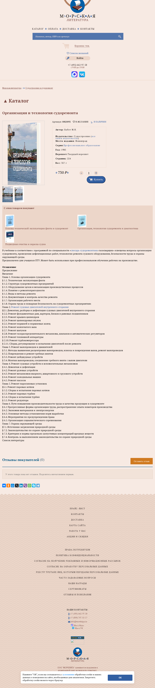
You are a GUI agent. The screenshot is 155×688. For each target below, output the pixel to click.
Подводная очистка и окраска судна (25, 244)
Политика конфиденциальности (77, 555)
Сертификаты (77, 589)
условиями (69, 674)
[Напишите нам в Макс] (74, 74)
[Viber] (25, 485)
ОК (120, 677)
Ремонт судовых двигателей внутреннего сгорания (40, 306)
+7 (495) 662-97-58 (77, 64)
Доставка (69, 28)
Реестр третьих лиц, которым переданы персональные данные (77, 572)
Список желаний (78, 53)
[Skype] (34, 485)
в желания (81, 122)
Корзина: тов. (82, 45)
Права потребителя (77, 549)
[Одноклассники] (8, 485)
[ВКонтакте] (4, 485)
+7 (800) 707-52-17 (79, 617)
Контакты (87, 28)
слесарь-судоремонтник (84, 250)
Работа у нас (77, 531)
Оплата (53, 28)
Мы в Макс (79, 625)
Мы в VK (79, 628)
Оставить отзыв (141, 461)
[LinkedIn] (21, 485)
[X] (17, 485)
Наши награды (77, 583)
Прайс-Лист (77, 508)
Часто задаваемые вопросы (77, 577)
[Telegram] (38, 485)
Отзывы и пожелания (77, 594)
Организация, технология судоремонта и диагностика (108, 228)
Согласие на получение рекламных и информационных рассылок (77, 561)
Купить (98, 179)
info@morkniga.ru (79, 621)
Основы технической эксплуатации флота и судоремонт (36, 228)
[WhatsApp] (29, 485)
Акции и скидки (77, 536)
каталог (38, 28)
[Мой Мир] (12, 485)
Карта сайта (77, 525)
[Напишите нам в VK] (82, 74)
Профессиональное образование (82, 145)
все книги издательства (76, 137)
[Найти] (119, 36)
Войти (80, 58)
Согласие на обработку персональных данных (77, 566)
